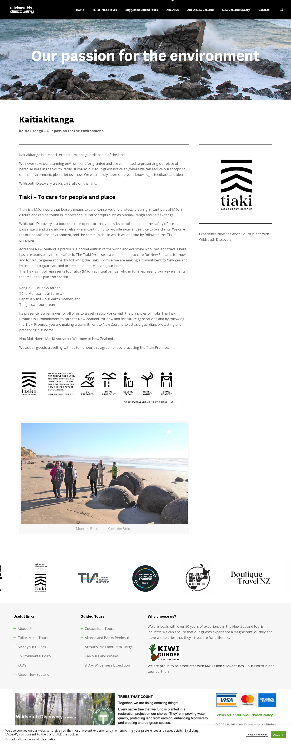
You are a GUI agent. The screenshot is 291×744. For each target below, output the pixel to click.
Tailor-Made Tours (33, 637)
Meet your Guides (32, 647)
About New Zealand (33, 674)
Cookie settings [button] (257, 735)
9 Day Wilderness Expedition (107, 665)
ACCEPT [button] (278, 735)
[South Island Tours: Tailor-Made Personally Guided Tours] (22, 9)
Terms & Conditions (232, 715)
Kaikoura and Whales (102, 656)
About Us (25, 628)
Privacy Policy (261, 715)
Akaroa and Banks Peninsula (108, 637)
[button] (20, 577)
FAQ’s (22, 665)
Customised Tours (99, 628)
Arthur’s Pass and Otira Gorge (109, 647)
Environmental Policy (34, 656)
